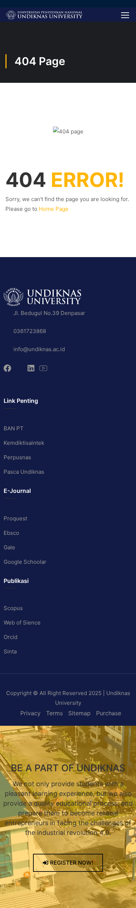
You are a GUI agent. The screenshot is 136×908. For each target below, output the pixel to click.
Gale (9, 547)
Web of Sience (22, 622)
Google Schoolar (25, 561)
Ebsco (11, 532)
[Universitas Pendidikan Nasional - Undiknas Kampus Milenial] (44, 14)
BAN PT (14, 428)
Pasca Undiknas (24, 471)
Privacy (30, 713)
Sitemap (79, 713)
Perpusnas (17, 457)
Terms (54, 713)
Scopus (13, 608)
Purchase (108, 713)
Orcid (10, 637)
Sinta (10, 651)
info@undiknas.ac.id (39, 349)
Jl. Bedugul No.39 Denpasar (49, 313)
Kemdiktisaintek (24, 442)
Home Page (54, 208)
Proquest (15, 518)
